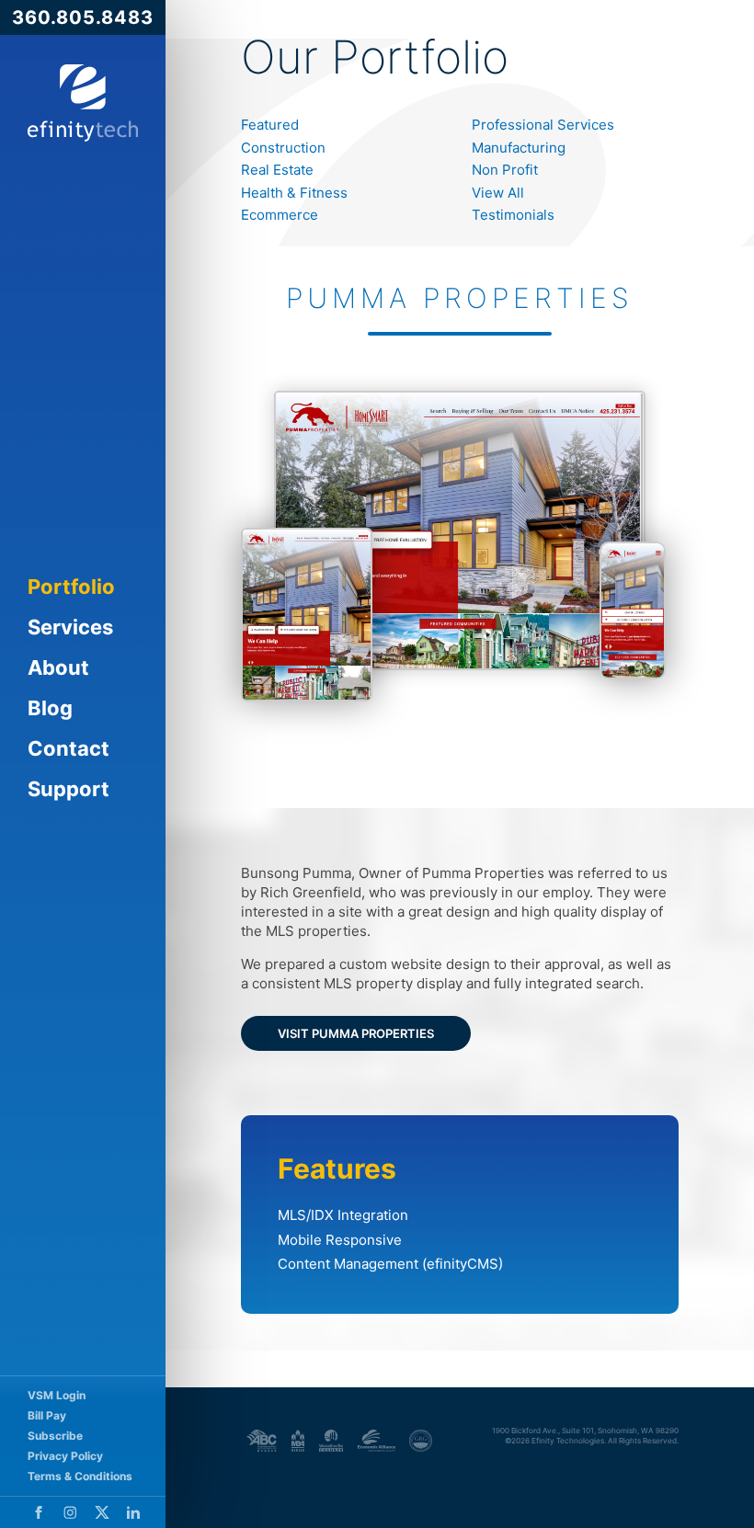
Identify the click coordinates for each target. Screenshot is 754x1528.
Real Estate (277, 169)
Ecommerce (279, 214)
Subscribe (55, 1435)
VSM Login (57, 1395)
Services (70, 627)
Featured (270, 124)
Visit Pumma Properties (356, 1033)
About (58, 667)
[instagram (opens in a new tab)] (70, 1512)
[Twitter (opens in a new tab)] (102, 1512)
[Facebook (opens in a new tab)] (39, 1512)
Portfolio (71, 587)
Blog (50, 708)
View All (498, 192)
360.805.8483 (83, 17)
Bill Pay (47, 1415)
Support (68, 789)
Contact (68, 748)
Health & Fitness (294, 192)
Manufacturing (519, 147)
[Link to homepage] (83, 103)
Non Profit (505, 169)
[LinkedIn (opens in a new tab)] (133, 1512)
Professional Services (543, 124)
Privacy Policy (65, 1456)
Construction (283, 147)
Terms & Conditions (80, 1476)
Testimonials (513, 214)
